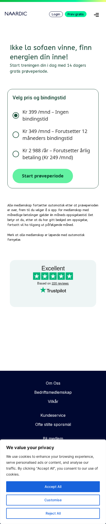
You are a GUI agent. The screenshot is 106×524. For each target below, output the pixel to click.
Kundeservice (53, 415)
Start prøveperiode (43, 176)
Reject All (53, 513)
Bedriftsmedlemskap (53, 392)
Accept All (53, 486)
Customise (53, 500)
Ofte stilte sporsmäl (53, 424)
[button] (96, 16)
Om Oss (53, 383)
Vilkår (53, 401)
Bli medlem (53, 438)
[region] (53, 481)
